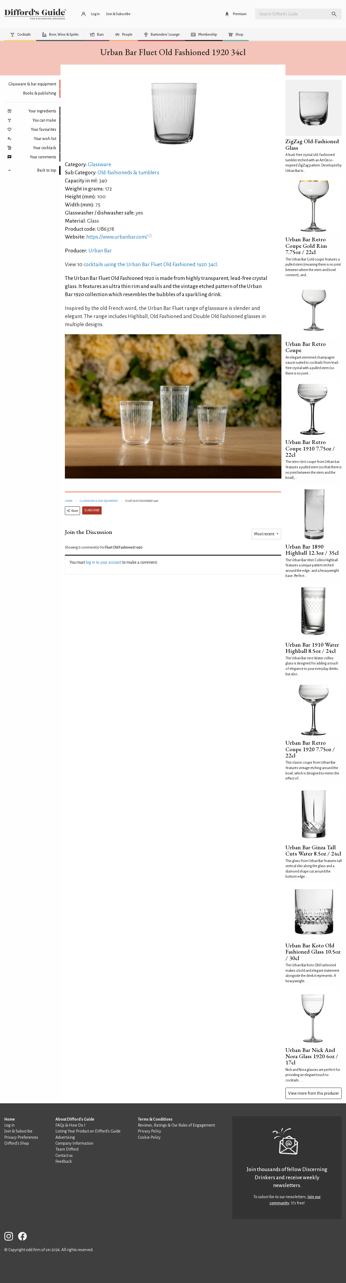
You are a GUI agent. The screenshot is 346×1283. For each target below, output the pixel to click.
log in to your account (103, 562)
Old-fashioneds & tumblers (128, 172)
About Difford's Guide (74, 1119)
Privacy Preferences (21, 1137)
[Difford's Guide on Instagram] (10, 1237)
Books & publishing (39, 93)
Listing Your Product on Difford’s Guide (88, 1131)
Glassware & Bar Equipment (99, 500)
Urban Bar (100, 250)
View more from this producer (313, 1093)
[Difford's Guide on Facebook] (24, 1237)
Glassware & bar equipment (32, 84)
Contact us (64, 1155)
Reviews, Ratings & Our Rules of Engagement (176, 1125)
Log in (9, 1125)
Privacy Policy (149, 1131)
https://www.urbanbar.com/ (117, 237)
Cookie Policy (149, 1137)
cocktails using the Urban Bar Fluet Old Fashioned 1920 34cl (150, 264)
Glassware (99, 164)
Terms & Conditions (155, 1119)
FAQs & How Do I (70, 1125)
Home (68, 500)
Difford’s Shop (16, 1143)
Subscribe (91, 510)
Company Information (74, 1143)
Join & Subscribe (18, 1131)
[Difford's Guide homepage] (35, 14)
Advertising (65, 1137)
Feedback (63, 1161)
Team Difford (66, 1149)
